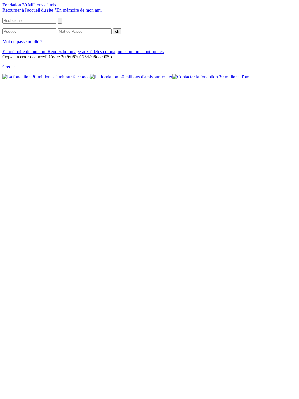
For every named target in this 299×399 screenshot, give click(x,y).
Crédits (8, 66)
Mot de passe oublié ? (22, 41)
